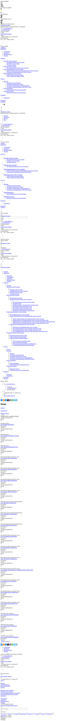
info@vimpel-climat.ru (6, 34)
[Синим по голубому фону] (1, 12)
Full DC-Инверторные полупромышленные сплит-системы (22, 70)
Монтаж (6, 81)
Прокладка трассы (9, 91)
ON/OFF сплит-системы (13, 63)
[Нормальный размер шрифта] (2, 4)
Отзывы (6, 55)
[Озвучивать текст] (2, 20)
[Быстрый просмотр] (1, 420)
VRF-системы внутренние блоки (15, 76)
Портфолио (7, 98)
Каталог (3, 58)
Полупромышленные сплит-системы (13, 69)
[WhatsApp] (12, 400)
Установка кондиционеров (14, 83)
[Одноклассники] (4, 400)
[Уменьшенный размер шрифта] (1, 2)
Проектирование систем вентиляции (16, 89)
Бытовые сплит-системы (10, 61)
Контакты (3, 100)
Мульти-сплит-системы (10, 66)
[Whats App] (4, 104)
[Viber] (10, 400)
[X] (8, 400)
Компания (3, 49)
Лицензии (6, 53)
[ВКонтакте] (1, 400)
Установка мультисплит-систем (15, 84)
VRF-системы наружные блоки (15, 75)
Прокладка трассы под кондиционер (16, 92)
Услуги (2, 79)
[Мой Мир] (6, 400)
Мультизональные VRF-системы (12, 73)
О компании (7, 51)
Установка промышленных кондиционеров (18, 85)
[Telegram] (17, 400)
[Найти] (2, 219)
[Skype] (14, 400)
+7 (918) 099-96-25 (8, 28)
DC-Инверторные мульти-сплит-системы (17, 68)
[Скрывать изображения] (1, 17)
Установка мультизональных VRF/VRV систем (19, 87)
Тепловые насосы (11, 65)
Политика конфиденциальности (9, 705)
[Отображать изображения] (1, 15)
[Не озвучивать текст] (1, 22)
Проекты (3, 95)
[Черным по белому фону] (1, 9)
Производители (8, 54)
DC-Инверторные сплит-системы (15, 62)
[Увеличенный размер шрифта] (2, 6)
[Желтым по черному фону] (1, 11)
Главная (3, 47)
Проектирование (8, 88)
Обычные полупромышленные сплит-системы (19, 72)
